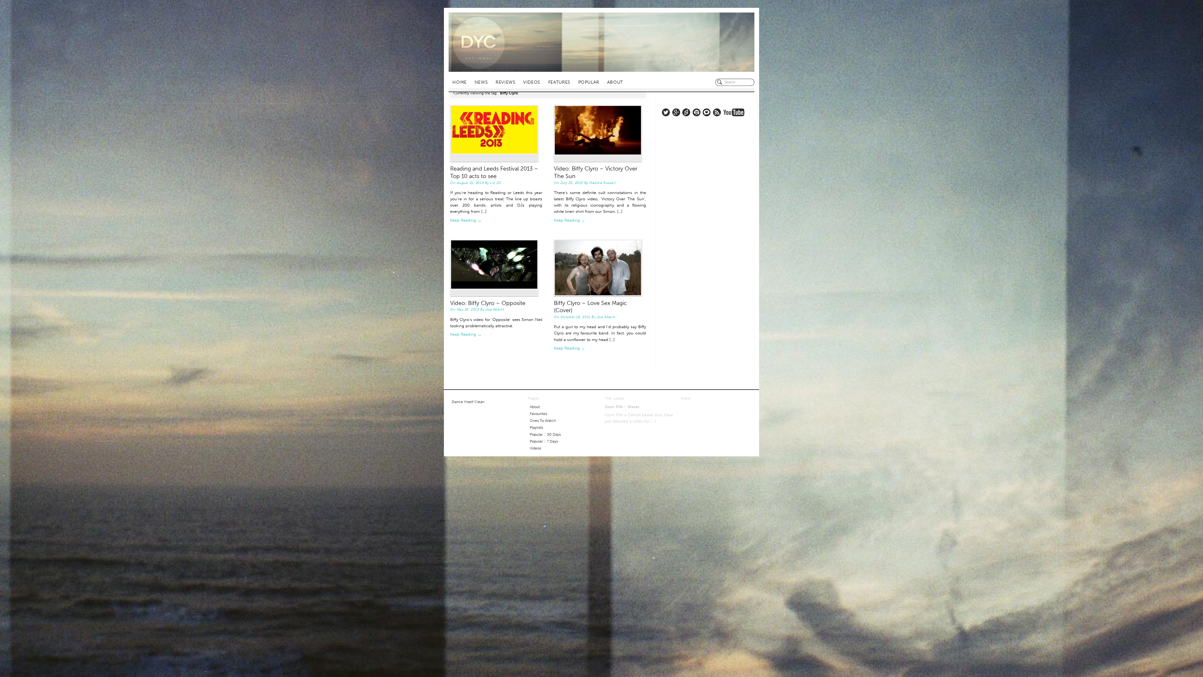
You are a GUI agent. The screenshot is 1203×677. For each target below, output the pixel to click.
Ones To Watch (543, 420)
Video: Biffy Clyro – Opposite (487, 303)
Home (459, 82)
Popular (588, 82)
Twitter (666, 112)
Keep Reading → (466, 220)
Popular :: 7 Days (544, 441)
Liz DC (496, 183)
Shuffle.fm (686, 112)
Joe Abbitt (495, 309)
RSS (717, 112)
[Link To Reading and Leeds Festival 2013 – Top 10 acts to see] (496, 133)
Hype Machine (707, 112)
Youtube (733, 112)
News (481, 82)
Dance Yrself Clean (468, 402)
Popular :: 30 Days (545, 434)
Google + (676, 112)
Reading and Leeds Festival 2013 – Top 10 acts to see (494, 172)
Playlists (536, 427)
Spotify (696, 112)
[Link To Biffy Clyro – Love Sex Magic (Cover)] (600, 267)
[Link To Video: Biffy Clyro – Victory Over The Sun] (600, 133)
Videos (531, 82)
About (615, 82)
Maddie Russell (602, 183)
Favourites (538, 414)
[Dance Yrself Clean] (601, 42)
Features (559, 82)
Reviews (505, 82)
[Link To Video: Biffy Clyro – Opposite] (496, 267)
